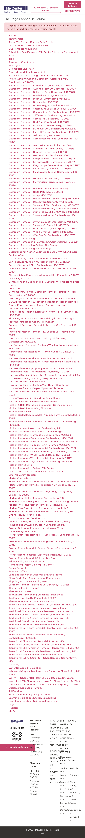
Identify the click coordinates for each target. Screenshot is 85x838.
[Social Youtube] (19, 739)
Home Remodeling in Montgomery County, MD (35, 378)
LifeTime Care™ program (23, 475)
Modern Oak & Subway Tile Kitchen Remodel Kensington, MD (43, 501)
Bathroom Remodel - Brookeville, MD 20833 (33, 102)
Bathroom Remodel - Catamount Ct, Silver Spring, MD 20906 (43, 108)
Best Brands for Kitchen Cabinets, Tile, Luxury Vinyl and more (43, 252)
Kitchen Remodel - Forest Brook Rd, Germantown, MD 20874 (43, 441)
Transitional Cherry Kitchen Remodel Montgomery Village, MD (44, 648)
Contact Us (15, 288)
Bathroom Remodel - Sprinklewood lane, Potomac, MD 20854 (43, 208)
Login (12, 704)
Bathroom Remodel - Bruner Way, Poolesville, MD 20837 (40, 105)
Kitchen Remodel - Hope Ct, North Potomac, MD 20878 (39, 445)
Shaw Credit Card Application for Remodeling (34, 578)
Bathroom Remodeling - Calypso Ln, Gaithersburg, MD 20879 (43, 242)
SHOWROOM (56, 745)
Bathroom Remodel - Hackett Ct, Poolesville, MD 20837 (39, 155)
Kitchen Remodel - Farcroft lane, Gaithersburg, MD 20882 (41, 438)
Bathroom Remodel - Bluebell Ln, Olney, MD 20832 (37, 95)
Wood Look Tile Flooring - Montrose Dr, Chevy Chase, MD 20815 (44, 681)
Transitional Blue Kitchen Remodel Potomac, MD (36, 641)
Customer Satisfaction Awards (25, 688)
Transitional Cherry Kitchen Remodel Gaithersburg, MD (40, 644)
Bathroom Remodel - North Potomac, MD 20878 (36, 192)
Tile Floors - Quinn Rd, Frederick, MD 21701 (32, 601)
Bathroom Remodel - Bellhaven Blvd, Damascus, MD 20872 (42, 92)
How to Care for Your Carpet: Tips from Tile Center (36, 388)
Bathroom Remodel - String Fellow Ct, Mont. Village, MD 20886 (44, 212)
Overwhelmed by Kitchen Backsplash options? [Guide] (39, 521)
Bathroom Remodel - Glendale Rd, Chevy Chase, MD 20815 (41, 148)
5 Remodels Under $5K (21, 68)
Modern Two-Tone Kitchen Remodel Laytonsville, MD (38, 508)
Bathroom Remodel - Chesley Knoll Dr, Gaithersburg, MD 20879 (44, 112)
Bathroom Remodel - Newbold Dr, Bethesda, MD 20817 (39, 188)
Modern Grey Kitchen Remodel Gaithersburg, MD (36, 498)
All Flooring (15, 691)
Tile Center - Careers (20, 591)
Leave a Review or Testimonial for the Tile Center (36, 471)
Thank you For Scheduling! (24, 588)
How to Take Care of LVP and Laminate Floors (34, 398)
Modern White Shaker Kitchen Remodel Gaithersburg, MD (41, 511)
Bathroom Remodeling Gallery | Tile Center (33, 245)
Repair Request (17, 568)
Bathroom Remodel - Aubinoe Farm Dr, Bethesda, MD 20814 (42, 88)
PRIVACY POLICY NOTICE (64, 745)
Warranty (14, 664)
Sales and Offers (18, 571)
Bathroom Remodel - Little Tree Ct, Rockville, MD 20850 (40, 168)
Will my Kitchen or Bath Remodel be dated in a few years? (41, 678)
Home (12, 35)
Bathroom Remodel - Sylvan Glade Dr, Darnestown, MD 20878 (43, 222)
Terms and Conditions (21, 62)
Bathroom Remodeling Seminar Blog (30, 248)
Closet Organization (20, 278)
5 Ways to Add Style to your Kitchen (28, 72)
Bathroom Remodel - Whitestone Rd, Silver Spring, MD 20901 (43, 228)
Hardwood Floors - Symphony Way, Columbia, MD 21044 (40, 368)
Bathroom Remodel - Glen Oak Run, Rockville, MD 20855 (40, 145)
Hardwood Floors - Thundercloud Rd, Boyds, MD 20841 (39, 371)
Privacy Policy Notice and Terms (26, 561)
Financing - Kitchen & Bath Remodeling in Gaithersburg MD (42, 318)
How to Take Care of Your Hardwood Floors (33, 401)
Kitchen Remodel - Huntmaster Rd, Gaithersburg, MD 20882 (42, 448)
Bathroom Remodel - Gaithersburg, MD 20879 (34, 135)
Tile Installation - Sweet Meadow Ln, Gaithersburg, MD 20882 (43, 604)
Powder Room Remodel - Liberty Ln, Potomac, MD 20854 (41, 554)
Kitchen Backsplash (20, 411)
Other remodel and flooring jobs (27, 518)
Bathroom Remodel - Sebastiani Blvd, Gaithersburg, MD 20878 (44, 205)
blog (11, 58)
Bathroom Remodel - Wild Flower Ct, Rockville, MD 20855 (41, 232)
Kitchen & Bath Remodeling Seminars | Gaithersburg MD (40, 405)
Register (13, 708)
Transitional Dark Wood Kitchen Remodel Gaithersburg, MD (42, 651)
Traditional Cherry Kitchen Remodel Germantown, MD (39, 618)
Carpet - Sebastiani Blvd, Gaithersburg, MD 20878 (36, 265)
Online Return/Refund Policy (25, 514)
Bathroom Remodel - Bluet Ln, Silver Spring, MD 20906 (39, 98)
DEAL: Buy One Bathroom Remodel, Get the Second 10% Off (42, 298)
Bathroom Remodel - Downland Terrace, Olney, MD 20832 (41, 125)
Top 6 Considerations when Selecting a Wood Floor (37, 608)
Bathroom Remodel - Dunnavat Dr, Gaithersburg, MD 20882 (42, 128)
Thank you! (15, 65)
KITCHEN (54, 721)
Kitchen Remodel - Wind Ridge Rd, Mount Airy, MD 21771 (40, 458)
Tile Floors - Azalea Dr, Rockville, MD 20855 (32, 598)
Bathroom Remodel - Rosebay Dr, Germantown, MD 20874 (41, 202)
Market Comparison (20, 478)
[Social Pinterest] (19, 734)
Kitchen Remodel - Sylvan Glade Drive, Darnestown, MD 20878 (44, 451)
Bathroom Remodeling (22, 238)
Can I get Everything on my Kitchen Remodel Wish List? (40, 262)
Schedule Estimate (72, 4)
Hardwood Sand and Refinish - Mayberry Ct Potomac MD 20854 (44, 375)
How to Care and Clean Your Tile (27, 381)
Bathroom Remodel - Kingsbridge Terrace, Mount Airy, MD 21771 (44, 165)
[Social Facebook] (14, 734)
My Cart (13, 711)
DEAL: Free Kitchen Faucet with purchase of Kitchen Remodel (43, 301)
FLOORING (55, 727)
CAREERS (65, 752)
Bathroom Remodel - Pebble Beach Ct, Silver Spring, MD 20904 (44, 198)
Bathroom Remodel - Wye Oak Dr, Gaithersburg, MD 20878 (42, 235)
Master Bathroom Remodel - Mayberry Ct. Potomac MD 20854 (43, 481)
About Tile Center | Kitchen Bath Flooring (32, 42)
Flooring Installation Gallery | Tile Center (31, 321)
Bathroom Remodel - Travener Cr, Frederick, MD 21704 (39, 225)
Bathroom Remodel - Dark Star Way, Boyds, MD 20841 (39, 122)
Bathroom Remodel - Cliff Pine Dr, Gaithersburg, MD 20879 (42, 115)
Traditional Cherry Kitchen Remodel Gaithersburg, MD (39, 614)
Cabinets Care (16, 255)
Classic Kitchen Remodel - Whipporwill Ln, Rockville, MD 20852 (44, 275)
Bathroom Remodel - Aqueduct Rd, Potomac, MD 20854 (40, 85)
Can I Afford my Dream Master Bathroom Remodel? (38, 258)
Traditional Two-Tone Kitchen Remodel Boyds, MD (37, 624)
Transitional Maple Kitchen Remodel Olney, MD (35, 654)
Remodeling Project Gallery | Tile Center (31, 564)
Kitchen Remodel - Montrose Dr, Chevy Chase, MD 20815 (40, 435)
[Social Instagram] (14, 739)
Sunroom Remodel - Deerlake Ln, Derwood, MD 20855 (39, 584)
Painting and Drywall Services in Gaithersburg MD (37, 524)
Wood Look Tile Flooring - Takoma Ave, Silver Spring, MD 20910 (44, 684)
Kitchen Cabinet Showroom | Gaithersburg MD (35, 428)
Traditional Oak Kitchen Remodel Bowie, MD (34, 621)
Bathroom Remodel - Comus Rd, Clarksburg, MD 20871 (39, 118)
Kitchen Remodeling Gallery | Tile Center (31, 468)
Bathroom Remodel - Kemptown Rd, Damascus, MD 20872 (42, 158)
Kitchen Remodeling (20, 465)
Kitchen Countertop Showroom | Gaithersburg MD (37, 431)
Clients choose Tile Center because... (29, 45)
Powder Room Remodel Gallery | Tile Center (33, 558)
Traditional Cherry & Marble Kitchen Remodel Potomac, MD (42, 611)
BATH (53, 724)
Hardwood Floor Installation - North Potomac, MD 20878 (40, 358)
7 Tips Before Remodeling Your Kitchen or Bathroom (38, 75)
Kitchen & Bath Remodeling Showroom (31, 408)
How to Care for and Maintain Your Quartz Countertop (39, 385)
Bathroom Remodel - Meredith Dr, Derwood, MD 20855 (40, 178)
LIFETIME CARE (68, 721)
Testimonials (16, 39)
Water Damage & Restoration (25, 668)
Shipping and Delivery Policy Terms (29, 581)
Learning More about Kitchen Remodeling (32, 698)
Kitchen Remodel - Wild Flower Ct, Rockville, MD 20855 (39, 455)
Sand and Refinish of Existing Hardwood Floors (35, 574)
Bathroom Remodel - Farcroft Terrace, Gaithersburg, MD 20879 (44, 132)
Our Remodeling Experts (23, 48)
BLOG (53, 768)
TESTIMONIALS (57, 758)
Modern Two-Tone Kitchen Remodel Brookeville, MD (38, 504)
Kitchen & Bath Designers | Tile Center (30, 694)
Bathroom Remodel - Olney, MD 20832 (30, 195)
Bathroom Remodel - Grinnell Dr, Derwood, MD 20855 (39, 152)
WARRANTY (66, 724)
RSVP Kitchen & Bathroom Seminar (46, 9)
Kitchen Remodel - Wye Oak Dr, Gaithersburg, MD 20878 (40, 461)
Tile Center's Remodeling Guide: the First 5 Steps (36, 594)
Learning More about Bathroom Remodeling (34, 701)
